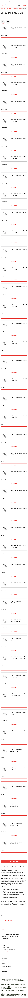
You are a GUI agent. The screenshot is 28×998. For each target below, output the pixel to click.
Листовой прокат (6, 943)
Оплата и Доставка (6, 966)
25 (20, 866)
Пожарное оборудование (8, 949)
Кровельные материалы (8, 940)
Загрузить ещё (14, 861)
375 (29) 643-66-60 (11, 1)
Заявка (25, 5)
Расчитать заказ (8, 920)
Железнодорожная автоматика (10, 936)
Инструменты (5, 938)
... (18, 866)
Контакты (3, 968)
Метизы (4, 945)
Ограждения (5, 947)
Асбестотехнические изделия (10, 932)
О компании (4, 958)
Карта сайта (4, 929)
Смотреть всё (4, 952)
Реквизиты (4, 971)
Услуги (2, 960)
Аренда (3, 963)
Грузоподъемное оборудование (10, 934)
